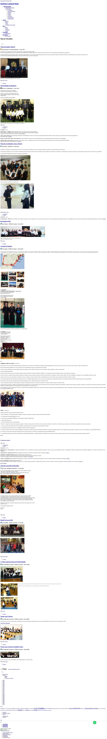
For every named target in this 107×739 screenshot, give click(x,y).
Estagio (32, 708)
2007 (3, 697)
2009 (3, 695)
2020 (3, 684)
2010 (3, 694)
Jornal (68, 708)
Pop (1, 710)
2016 (3, 688)
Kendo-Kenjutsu (11, 11)
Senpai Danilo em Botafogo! (8, 85)
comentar (4, 83)
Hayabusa (50, 708)
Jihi (58, 708)
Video (30, 710)
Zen (38, 710)
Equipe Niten (5, 735)
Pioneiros (104, 708)
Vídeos (9, 15)
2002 (3, 702)
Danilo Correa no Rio (6, 520)
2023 (3, 681)
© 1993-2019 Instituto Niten (8, 732)
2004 (3, 700)
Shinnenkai (11, 710)
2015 (3, 689)
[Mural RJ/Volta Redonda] (1, 49)
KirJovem (77, 708)
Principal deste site (3, 0)
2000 (3, 704)
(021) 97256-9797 (4, 729)
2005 (3, 699)
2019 (3, 685)
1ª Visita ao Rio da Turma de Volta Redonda (13, 562)
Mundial (96, 708)
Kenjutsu (4, 212)
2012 (3, 692)
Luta (83, 708)
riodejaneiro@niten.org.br (5, 730)
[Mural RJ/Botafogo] (1, 88)
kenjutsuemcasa (45, 710)
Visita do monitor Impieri (7, 47)
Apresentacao (2, 708)
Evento (36, 708)
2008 (3, 696)
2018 (3, 686)
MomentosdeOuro (89, 708)
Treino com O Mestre (6, 616)
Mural (6, 22)
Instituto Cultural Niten (9, 4)
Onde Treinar (11, 17)
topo (1, 720)
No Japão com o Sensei (10, 25)
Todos (1, 706)
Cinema (20, 708)
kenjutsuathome (41, 710)
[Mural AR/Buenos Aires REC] (1, 468)
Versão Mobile (5, 736)
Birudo (6, 556)
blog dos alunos (5, 716)
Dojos (4, 26)
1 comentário (5, 214)
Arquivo (4, 20)
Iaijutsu (9, 12)
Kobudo (81, 708)
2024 (3, 680)
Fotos (6, 23)
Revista (5, 710)
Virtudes (32, 710)
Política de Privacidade (7, 734)
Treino (27, 710)
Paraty (6, 31)
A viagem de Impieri (6, 246)
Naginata (99, 708)
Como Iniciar (5, 32)
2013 (3, 691)
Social (14, 710)
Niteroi (101, 708)
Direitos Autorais (6, 733)
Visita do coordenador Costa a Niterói (11, 143)
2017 (3, 687)
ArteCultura (10, 708)
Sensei (6, 641)
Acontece (10, 16)
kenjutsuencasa (49, 710)
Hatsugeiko (46, 708)
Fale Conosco (11, 18)
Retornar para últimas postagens (14, 669)
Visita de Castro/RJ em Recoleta (9, 465)
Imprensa (56, 708)
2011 (3, 693)
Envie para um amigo (6, 713)
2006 (3, 698)
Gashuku (41, 708)
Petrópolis (7, 29)
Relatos (3, 710)
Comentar (4, 712)
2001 (3, 703)
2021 (3, 683)
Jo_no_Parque (62, 708)
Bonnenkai (17, 708)
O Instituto (10, 10)
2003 (3, 701)
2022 (3, 682)
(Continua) (23, 133)
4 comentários (5, 126)
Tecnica (16, 710)
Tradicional (24, 710)
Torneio (20, 710)
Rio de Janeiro (5, 674)
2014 (3, 690)
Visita (4, 80)
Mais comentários (3, 463)
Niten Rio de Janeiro (7, 6)
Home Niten (9, 0)
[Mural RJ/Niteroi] (1, 146)
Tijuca (6, 28)
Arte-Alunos (6, 708)
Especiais (30, 708)
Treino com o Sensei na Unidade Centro (11, 647)
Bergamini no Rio (5, 221)
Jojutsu (9, 13)
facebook (4, 717)
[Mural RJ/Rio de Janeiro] (1, 224)
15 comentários (5, 445)
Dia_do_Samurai (24, 708)
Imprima (4, 714)
